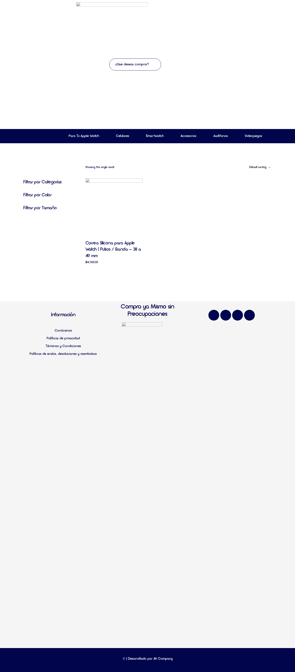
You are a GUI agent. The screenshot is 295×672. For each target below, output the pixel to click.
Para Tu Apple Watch (84, 136)
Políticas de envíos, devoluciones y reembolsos (63, 354)
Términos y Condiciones (63, 346)
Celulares (122, 136)
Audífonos (220, 136)
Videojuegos (253, 136)
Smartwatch (155, 136)
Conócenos (63, 330)
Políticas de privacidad (63, 338)
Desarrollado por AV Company (150, 659)
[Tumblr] (249, 315)
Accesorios (188, 136)
